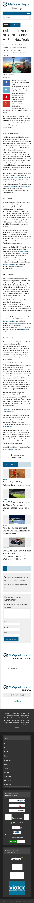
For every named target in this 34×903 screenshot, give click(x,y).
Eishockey (13, 47)
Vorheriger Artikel (18, 455)
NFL (15, 50)
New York (9, 50)
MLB (24, 47)
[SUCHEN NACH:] (17, 17)
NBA (4, 50)
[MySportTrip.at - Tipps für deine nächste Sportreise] (17, 4)
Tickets (5, 409)
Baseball (23, 45)
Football (19, 47)
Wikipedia (8, 426)
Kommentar (7, 607)
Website (11, 449)
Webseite (7, 633)
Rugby (6, 764)
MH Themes (27, 901)
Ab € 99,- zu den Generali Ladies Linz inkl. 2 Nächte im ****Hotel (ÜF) (16, 531)
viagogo (8, 186)
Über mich (7, 780)
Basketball (5, 47)
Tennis (5, 479)
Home (6, 744)
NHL (19, 50)
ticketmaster (25, 186)
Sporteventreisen (7, 53)
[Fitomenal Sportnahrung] (17, 695)
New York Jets (15, 177)
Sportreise (16, 53)
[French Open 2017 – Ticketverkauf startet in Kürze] (17, 477)
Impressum (7, 784)
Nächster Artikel (16, 457)
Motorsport (6, 548)
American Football (14, 45)
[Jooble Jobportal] (17, 701)
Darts (6, 748)
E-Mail (6, 627)
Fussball (5, 499)
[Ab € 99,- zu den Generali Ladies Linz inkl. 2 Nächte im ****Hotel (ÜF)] (17, 523)
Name (6, 621)
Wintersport (7, 776)
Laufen (6, 756)
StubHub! (14, 186)
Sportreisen (23, 53)
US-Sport (5, 55)
